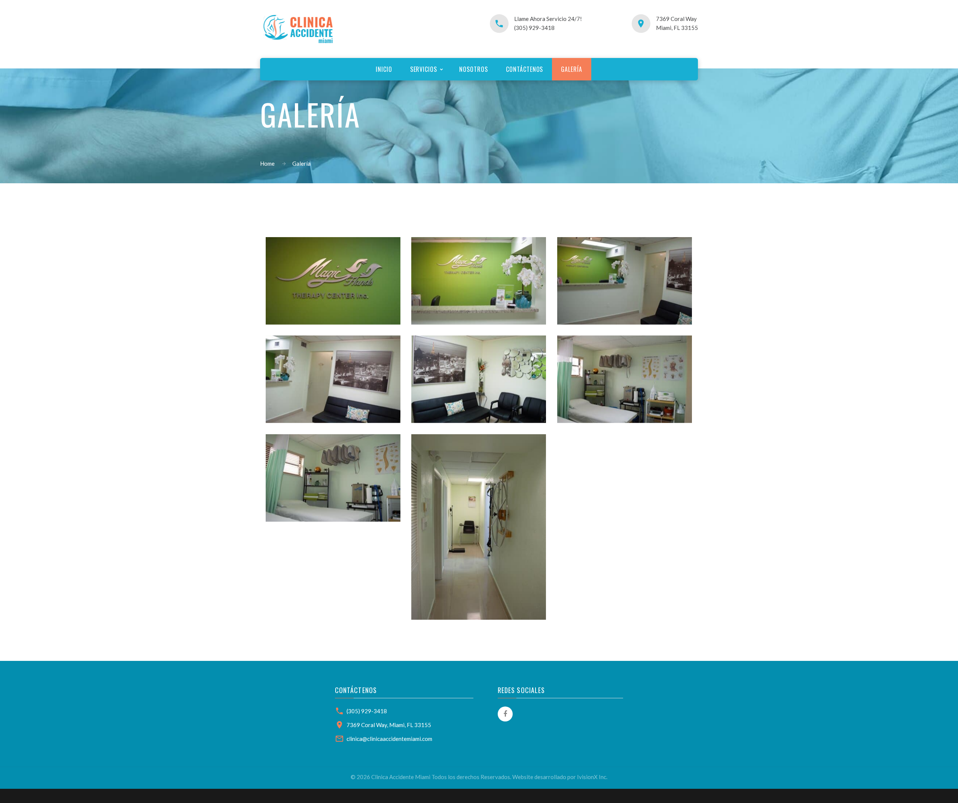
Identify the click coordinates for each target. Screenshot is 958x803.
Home (267, 163)
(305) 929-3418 (367, 711)
